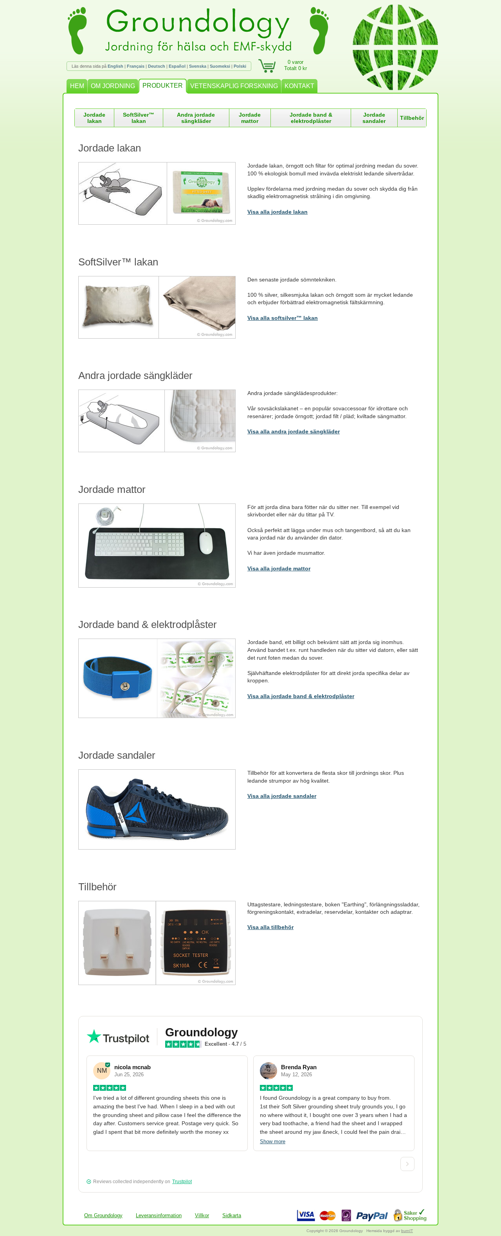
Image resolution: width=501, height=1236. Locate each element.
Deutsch (156, 66)
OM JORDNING (113, 86)
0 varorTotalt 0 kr (295, 65)
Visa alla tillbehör (270, 927)
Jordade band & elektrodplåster (311, 118)
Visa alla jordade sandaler (281, 796)
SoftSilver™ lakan (138, 118)
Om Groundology (103, 1215)
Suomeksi (220, 66)
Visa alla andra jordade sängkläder (293, 431)
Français (135, 66)
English (115, 66)
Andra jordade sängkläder (196, 118)
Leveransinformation (159, 1215)
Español (177, 66)
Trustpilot (182, 1181)
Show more (272, 1141)
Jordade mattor (250, 118)
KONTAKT (299, 86)
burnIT (407, 1231)
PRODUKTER (162, 85)
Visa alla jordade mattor (278, 568)
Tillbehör (412, 118)
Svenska (197, 66)
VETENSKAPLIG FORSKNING (234, 86)
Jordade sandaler (374, 118)
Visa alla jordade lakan (277, 212)
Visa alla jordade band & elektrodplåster (300, 696)
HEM (77, 86)
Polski (240, 66)
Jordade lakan (94, 118)
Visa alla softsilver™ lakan (282, 318)
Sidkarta (231, 1215)
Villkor (202, 1215)
